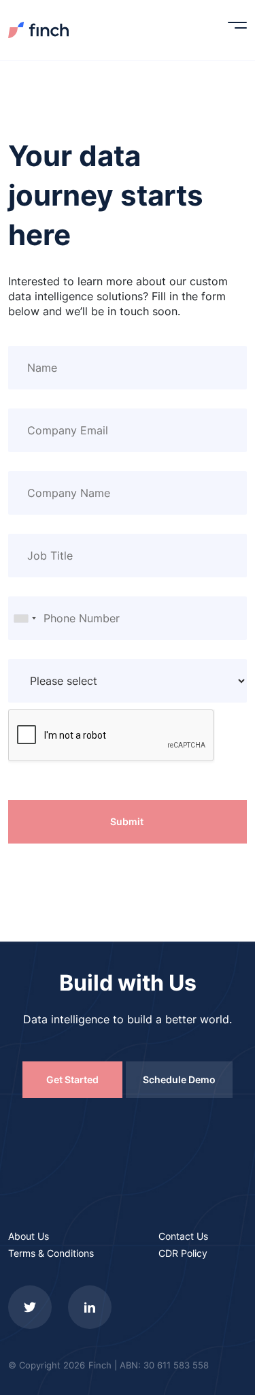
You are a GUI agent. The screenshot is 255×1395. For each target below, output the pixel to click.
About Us (28, 1236)
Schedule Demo (179, 1079)
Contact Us (183, 1236)
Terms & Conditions (51, 1253)
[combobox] (24, 618)
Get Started (72, 1079)
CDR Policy (182, 1253)
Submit (126, 821)
